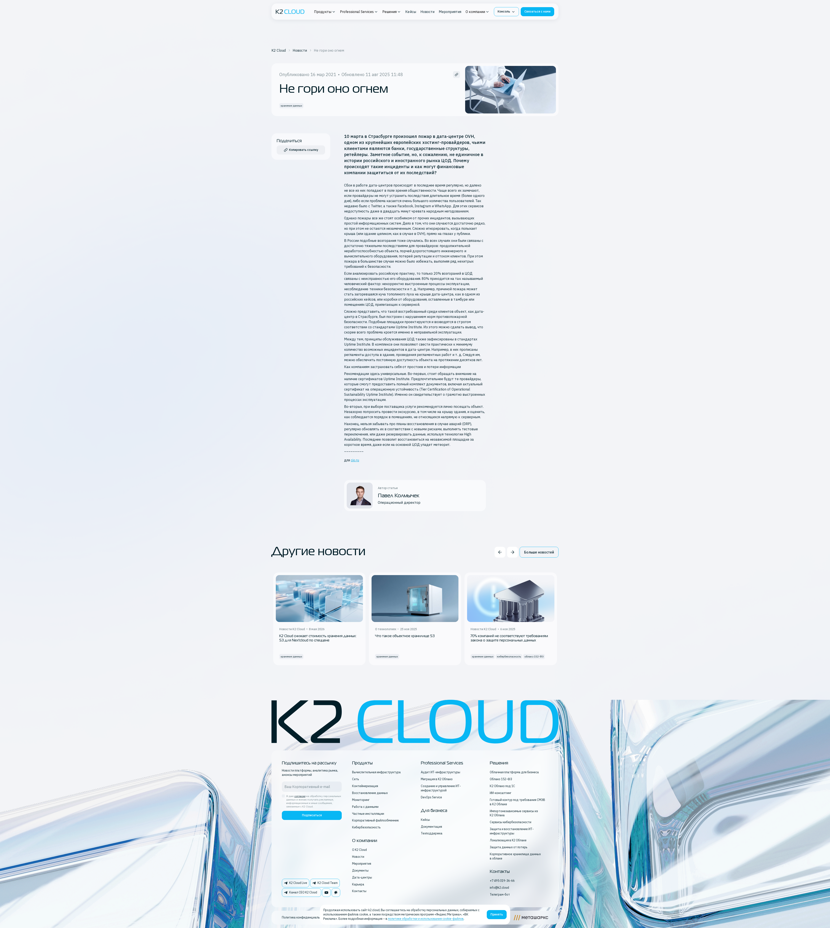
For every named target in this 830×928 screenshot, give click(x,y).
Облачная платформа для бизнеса (514, 772)
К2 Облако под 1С (502, 786)
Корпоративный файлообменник (375, 820)
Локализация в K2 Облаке (508, 840)
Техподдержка (431, 833)
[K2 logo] (290, 12)
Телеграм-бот (500, 894)
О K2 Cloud (359, 850)
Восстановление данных (370, 793)
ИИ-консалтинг (500, 793)
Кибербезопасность (366, 827)
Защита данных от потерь (508, 847)
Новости (427, 12)
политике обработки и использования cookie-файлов (426, 919)
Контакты (359, 891)
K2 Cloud (278, 50)
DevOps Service (431, 797)
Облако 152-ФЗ (501, 779)
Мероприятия (450, 12)
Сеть (355, 779)
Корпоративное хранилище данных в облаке (515, 856)
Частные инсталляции (368, 814)
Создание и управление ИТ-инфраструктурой (441, 788)
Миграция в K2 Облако (437, 779)
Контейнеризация (365, 786)
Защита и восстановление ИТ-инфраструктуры (512, 831)
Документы (360, 870)
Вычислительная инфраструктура (376, 772)
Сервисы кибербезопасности (510, 822)
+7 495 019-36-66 (502, 881)
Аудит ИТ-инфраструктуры (440, 772)
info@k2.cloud (499, 888)
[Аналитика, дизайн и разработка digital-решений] (531, 917)
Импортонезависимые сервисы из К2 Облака (514, 813)
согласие (299, 796)
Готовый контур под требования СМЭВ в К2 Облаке (517, 802)
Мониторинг (361, 800)
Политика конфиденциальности (305, 917)
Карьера (358, 884)
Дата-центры (362, 877)
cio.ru (355, 460)
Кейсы (410, 12)
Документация (431, 827)
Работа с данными (365, 807)
